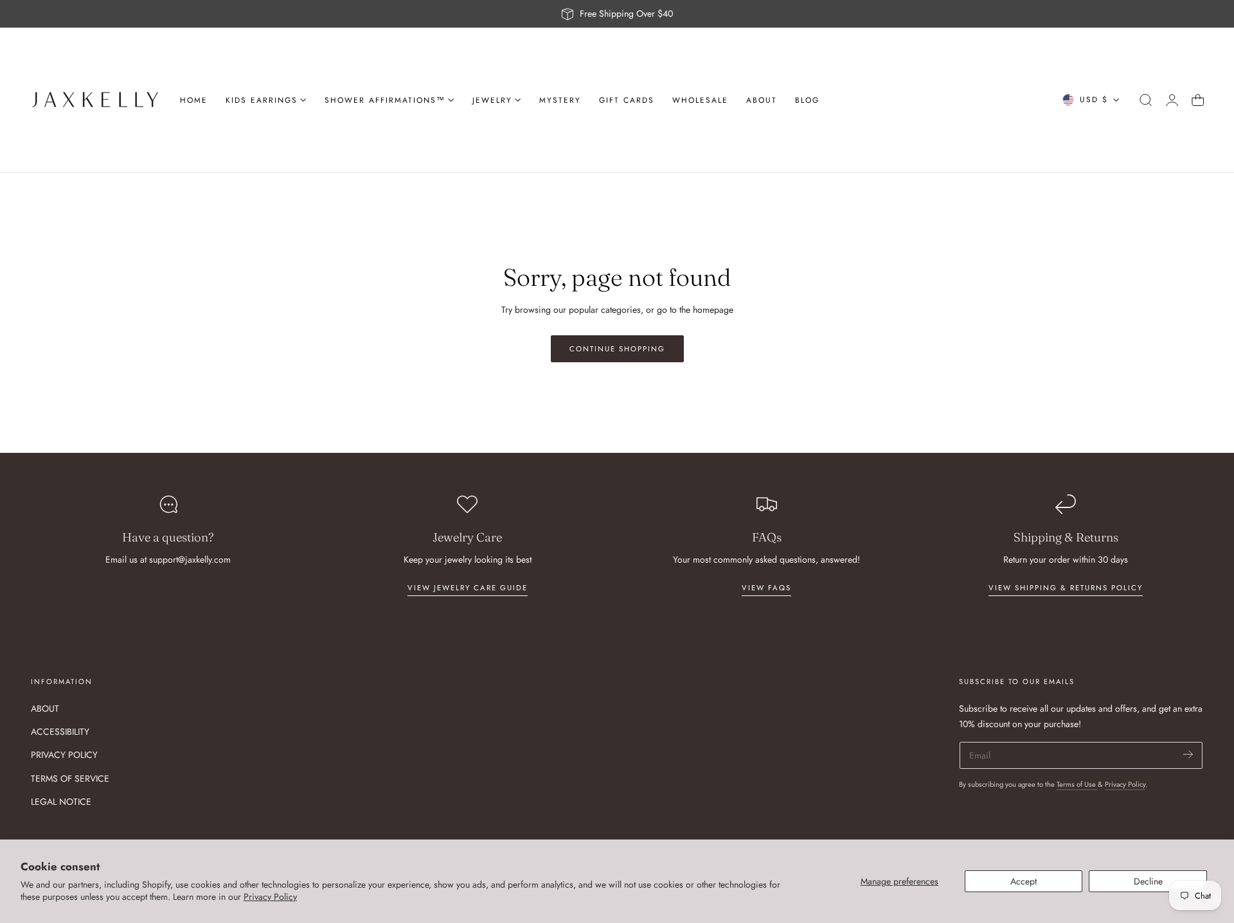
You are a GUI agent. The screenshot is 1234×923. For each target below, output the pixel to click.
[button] (1146, 100)
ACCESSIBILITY (60, 731)
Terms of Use (1077, 784)
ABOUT (45, 708)
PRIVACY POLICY (64, 754)
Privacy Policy (270, 896)
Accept (1023, 881)
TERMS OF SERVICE (70, 777)
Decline (1148, 881)
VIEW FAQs (766, 588)
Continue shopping (617, 349)
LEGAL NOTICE (61, 801)
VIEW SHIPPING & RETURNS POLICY (1065, 588)
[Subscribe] (1188, 754)
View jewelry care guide (467, 588)
